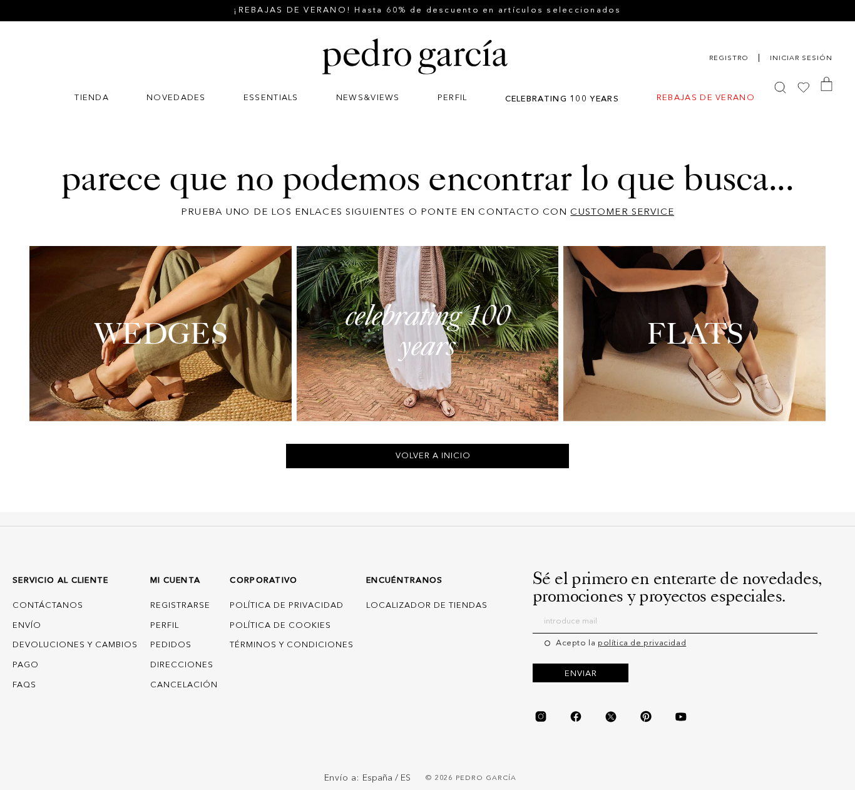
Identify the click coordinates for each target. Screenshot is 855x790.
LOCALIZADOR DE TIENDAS (427, 606)
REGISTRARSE (180, 606)
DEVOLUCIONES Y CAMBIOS (75, 645)
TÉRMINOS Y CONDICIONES (292, 645)
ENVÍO (27, 626)
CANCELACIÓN (184, 685)
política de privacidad (642, 643)
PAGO (26, 665)
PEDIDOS (171, 645)
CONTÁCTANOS (48, 606)
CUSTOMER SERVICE (621, 212)
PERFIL (164, 626)
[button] (92, 99)
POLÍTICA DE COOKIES (280, 626)
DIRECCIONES (181, 665)
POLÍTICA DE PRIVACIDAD (287, 606)
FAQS (24, 685)
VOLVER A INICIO (433, 456)
